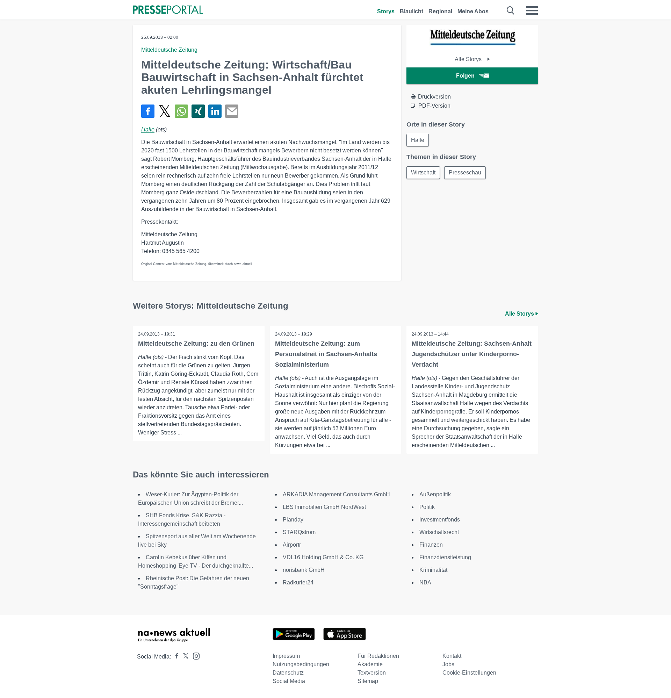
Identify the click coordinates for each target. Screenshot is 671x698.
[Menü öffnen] (532, 10)
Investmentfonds (439, 520)
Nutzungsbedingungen (301, 664)
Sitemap (368, 681)
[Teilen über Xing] (198, 111)
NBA (425, 582)
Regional (440, 11)
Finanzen (431, 545)
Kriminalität (433, 570)
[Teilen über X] (164, 111)
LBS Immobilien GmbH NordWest (324, 507)
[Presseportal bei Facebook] (175, 657)
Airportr (292, 545)
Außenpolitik (435, 494)
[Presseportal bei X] (184, 657)
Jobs (448, 664)
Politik (427, 507)
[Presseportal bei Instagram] (194, 656)
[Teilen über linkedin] (215, 111)
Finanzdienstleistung (445, 557)
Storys (386, 11)
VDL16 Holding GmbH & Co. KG (323, 557)
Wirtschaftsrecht (439, 532)
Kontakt (451, 656)
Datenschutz (288, 673)
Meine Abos (473, 11)
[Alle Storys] (472, 45)
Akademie (370, 664)
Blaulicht (411, 11)
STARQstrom (299, 532)
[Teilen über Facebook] (147, 111)
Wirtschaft (423, 172)
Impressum (286, 656)
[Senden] (231, 111)
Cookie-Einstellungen (469, 673)
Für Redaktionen (378, 656)
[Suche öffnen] (510, 10)
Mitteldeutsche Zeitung (169, 50)
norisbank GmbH (304, 570)
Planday (293, 520)
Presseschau (465, 172)
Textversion (372, 673)
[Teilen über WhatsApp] (181, 111)
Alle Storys (469, 59)
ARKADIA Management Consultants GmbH (336, 494)
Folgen (465, 76)
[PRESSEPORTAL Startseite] (168, 10)
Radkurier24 (298, 582)
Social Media (289, 681)
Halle (147, 129)
